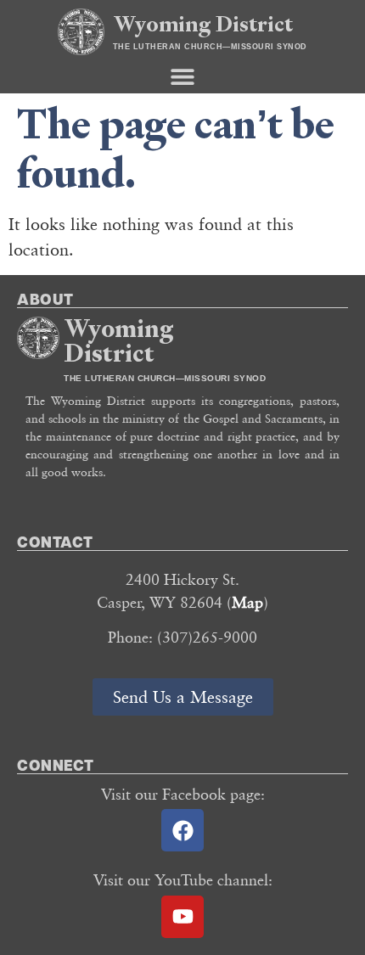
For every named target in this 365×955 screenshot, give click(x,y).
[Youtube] (182, 917)
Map (247, 602)
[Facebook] (182, 830)
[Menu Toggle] (182, 76)
